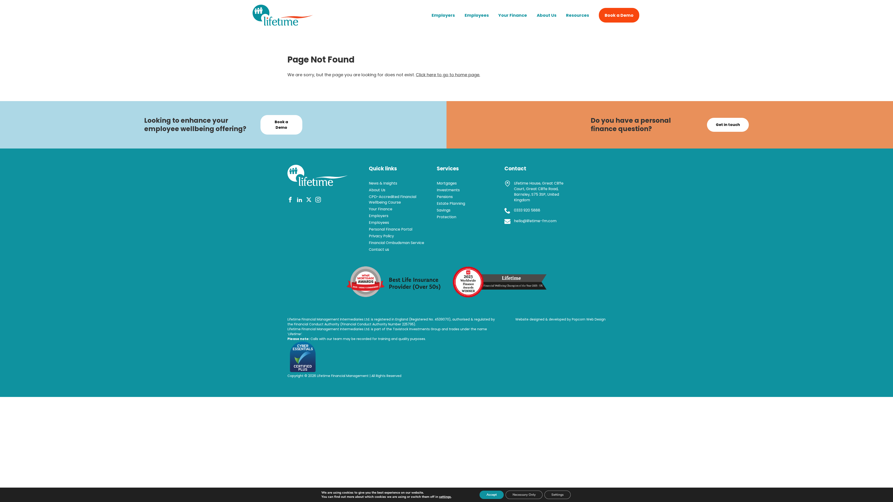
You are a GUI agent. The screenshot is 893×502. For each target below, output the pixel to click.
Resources (577, 15)
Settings (557, 494)
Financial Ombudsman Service (396, 242)
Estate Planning (451, 203)
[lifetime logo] (283, 24)
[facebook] (290, 200)
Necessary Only (524, 494)
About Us (546, 15)
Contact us (379, 249)
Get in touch (728, 124)
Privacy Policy (381, 236)
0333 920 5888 (527, 210)
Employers (443, 15)
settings (445, 497)
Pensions (445, 196)
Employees (477, 15)
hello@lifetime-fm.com (535, 221)
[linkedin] (299, 200)
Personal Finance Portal (390, 229)
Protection (446, 217)
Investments (448, 190)
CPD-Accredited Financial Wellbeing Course (392, 199)
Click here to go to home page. (448, 75)
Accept (491, 494)
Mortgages (447, 183)
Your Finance (512, 15)
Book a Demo (619, 15)
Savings (443, 210)
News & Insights (383, 183)
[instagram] (318, 200)
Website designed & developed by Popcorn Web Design (560, 319)
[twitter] (309, 200)
